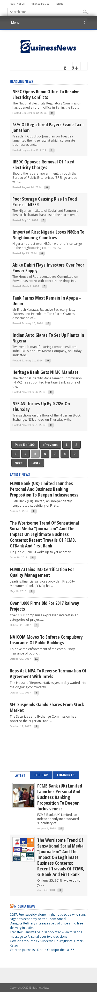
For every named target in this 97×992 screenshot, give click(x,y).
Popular (41, 774)
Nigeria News (24, 906)
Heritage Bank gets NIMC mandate (45, 372)
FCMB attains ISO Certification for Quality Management (42, 572)
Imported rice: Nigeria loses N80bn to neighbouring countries (48, 234)
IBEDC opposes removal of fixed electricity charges (43, 164)
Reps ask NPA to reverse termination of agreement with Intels (48, 673)
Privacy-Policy (40, 3)
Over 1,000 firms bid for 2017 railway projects (44, 606)
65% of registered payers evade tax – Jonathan (48, 127)
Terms (59, 3)
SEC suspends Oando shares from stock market (47, 707)
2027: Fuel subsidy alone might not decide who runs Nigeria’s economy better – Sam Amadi (48, 916)
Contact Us (17, 3)
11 (36, 658)
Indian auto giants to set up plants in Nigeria (48, 337)
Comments (65, 774)
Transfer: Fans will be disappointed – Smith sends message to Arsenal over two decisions (46, 934)
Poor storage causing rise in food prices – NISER (44, 201)
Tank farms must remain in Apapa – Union (46, 300)
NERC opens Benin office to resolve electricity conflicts (45, 94)
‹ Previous (50, 445)
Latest (19, 775)
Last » (36, 463)
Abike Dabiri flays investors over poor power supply (48, 267)
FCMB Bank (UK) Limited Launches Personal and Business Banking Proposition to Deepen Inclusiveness (44, 489)
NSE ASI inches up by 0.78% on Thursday (41, 406)
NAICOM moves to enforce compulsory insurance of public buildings (46, 639)
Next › (19, 463)
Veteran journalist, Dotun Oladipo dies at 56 (42, 950)
